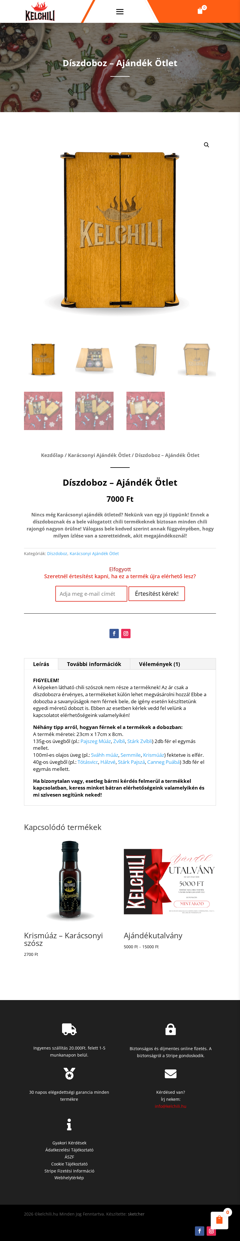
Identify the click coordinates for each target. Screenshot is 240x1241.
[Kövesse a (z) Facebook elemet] (114, 633)
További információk (94, 663)
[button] (200, 11)
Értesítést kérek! (157, 594)
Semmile (131, 755)
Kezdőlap (52, 455)
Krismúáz (153, 755)
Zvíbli (119, 741)
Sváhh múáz (104, 755)
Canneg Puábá (163, 762)
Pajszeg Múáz (95, 741)
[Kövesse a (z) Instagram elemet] (126, 633)
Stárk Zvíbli (139, 741)
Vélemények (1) (159, 663)
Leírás (41, 663)
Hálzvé (108, 762)
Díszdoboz (57, 553)
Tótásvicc (88, 762)
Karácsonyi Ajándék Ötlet (99, 455)
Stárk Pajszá (131, 762)
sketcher (136, 1214)
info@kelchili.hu (170, 1106)
